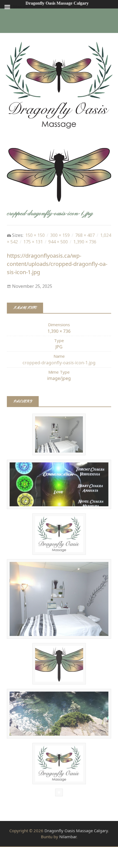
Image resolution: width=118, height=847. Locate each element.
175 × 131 (33, 242)
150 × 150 (35, 235)
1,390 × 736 (84, 242)
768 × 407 (85, 235)
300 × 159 (60, 235)
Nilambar (67, 836)
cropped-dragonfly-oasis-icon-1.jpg (59, 363)
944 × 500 (58, 242)
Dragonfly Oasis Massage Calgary (76, 830)
